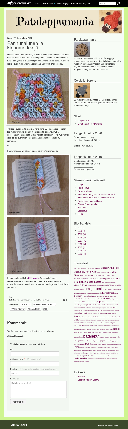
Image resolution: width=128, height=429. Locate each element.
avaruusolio (98, 293)
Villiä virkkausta (92, 285)
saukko (90, 350)
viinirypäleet (91, 358)
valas (105, 356)
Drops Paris (83, 276)
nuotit (93, 332)
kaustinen (94, 307)
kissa (100, 310)
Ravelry (81, 376)
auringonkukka (78, 293)
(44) (82, 254)
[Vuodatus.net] (19, 425)
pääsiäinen (110, 344)
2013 (104, 268)
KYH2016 (84, 279)
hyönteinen (115, 299)
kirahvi (83, 310)
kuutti (118, 317)
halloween (99, 296)
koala (104, 310)
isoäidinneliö (89, 302)
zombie (87, 361)
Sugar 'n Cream (80, 285)
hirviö (102, 299)
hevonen (92, 299)
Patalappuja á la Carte (44, 304)
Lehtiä (80, 214)
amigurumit (94, 289)
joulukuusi (115, 302)
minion (89, 329)
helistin (87, 299)
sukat (117, 350)
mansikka (113, 325)
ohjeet (96, 332)
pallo (112, 332)
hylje (110, 299)
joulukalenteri (107, 302)
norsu (85, 332)
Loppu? (81, 184)
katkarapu (88, 307)
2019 (93, 272)
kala (108, 305)
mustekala (102, 329)
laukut (84, 323)
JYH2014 (91, 276)
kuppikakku (94, 317)
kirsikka (95, 310)
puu (96, 344)
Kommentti (14, 378)
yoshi (82, 361)
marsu (118, 325)
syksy (87, 353)
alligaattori (76, 289)
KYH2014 (112, 276)
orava (109, 332)
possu (82, 344)
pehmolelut (113, 337)
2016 (77, 271)
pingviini (102, 341)
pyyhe (99, 344)
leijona (96, 323)
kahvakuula (93, 305)
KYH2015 (77, 279)
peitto (118, 337)
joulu (101, 301)
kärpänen (82, 320)
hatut (114, 296)
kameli (76, 307)
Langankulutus (84, 120)
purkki (93, 344)
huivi (106, 298)
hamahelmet (106, 296)
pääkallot (104, 344)
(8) (81, 231)
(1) (81, 228)
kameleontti (114, 305)
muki (92, 329)
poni (75, 344)
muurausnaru (109, 329)
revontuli (88, 347)
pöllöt (76, 347)
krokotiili (114, 313)
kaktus (105, 305)
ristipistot (93, 347)
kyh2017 (76, 320)
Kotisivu (33, 369)
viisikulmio (98, 358)
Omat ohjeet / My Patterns (90, 124)
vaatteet (96, 356)
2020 (98, 272)
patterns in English (105, 337)
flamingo (91, 296)
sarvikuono (77, 350)
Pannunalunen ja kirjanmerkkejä (25, 45)
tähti (87, 356)
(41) (82, 247)
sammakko (114, 347)
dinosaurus (79, 296)
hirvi (99, 299)
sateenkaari (85, 350)
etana (86, 296)
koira (108, 310)
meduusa (76, 329)
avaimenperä (90, 293)
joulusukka (77, 305)
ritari (97, 347)
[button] (54, 3)
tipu (95, 353)
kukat (77, 316)
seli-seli (99, 350)
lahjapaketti (98, 320)
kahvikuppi (100, 305)
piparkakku (109, 341)
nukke (89, 332)
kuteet (103, 317)
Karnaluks (90, 279)
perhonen (81, 341)
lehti (92, 323)
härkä (83, 302)
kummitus (87, 317)
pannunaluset (18, 309)
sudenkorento (111, 350)
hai (95, 296)
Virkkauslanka (100, 285)
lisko (84, 325)
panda (116, 332)
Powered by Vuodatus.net (108, 425)
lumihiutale (100, 325)
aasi (106, 285)
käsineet (88, 320)
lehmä (89, 323)
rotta (104, 347)
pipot (113, 341)
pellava (76, 341)
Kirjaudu (86, 3)
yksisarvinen (77, 361)
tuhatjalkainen (114, 353)
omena (100, 332)
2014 (110, 268)
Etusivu (37, 3)
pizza (117, 341)
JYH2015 (98, 276)
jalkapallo (96, 302)
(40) (82, 244)
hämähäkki (77, 302)
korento (117, 310)
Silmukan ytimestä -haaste (87, 281)
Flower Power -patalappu (89, 204)
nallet (116, 328)
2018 (88, 272)
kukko (82, 317)
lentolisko (108, 323)
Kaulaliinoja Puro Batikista (90, 201)
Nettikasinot (48, 3)
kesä (111, 307)
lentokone (101, 323)
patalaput (25, 304)
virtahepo (103, 358)
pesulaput (93, 341)
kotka (95, 313)
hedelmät (76, 299)
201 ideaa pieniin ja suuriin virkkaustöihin (87, 268)
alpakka (82, 289)
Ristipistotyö (83, 188)
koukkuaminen (102, 313)
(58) (82, 251)
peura (98, 341)
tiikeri (91, 353)
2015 (45, 309)
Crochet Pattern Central (88, 380)
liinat (76, 325)
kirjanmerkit (34, 309)
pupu (88, 343)
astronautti (118, 289)
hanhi (111, 296)
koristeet (83, 313)
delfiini (116, 293)
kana (79, 307)
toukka (108, 353)
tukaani (76, 356)
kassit (83, 307)
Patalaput (82, 207)
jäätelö (88, 305)
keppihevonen (105, 307)
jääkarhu (83, 305)
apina (113, 289)
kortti (92, 313)
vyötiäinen (114, 358)
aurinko (84, 293)
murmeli (96, 329)
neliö (75, 332)
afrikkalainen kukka (114, 285)
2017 (82, 272)
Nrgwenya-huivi (85, 191)
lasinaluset (78, 323)
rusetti (108, 347)
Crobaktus (82, 211)
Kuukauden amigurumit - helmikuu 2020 (96, 198)
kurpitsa (99, 317)
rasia (83, 347)
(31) (82, 241)
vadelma (100, 356)
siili (106, 350)
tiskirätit (99, 353)
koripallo (76, 313)
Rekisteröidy (76, 3)
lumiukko (107, 325)
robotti (101, 347)
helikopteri (82, 299)
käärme (93, 320)
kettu (115, 307)
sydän (83, 353)
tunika (79, 356)
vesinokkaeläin (80, 358)
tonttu (103, 353)
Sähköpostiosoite (25, 359)
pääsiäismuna (117, 344)
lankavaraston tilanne (113, 320)
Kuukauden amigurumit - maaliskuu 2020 (96, 194)
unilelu (91, 356)
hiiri (96, 299)
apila (109, 289)
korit (89, 313)
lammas (104, 320)
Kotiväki (96, 279)
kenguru (99, 307)
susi (79, 353)
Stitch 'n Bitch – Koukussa (108, 282)
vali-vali (109, 356)
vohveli (109, 358)
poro (78, 344)
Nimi (12, 349)
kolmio (112, 310)
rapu (80, 347)
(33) (82, 237)
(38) (82, 234)
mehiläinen (82, 329)
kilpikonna (77, 310)
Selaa (63, 3)
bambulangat (108, 293)
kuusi (107, 317)
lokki (95, 325)
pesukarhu (87, 341)
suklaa (75, 353)
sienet (103, 350)
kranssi (108, 313)
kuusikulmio (113, 317)
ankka (105, 289)
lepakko (113, 323)
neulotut (80, 332)
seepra (94, 350)
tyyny (84, 356)
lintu (81, 325)
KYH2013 (105, 276)
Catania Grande (105, 272)
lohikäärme (90, 325)
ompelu (105, 332)
